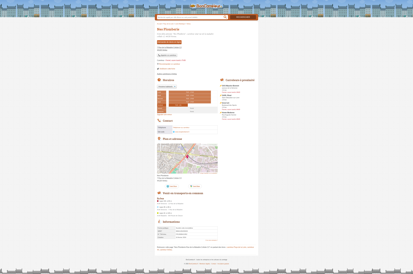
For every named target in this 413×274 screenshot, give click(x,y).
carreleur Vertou (166, 250)
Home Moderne (228, 113)
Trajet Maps (196, 186)
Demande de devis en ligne (169, 42)
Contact (213, 264)
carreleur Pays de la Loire (236, 247)
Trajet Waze (173, 186)
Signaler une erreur (164, 114)
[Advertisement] (238, 41)
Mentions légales (205, 264)
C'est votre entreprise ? (211, 240)
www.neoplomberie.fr (182, 132)
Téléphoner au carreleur (181, 127)
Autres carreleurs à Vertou (167, 74)
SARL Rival (226, 95)
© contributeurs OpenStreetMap (209, 144)
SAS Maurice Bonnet (230, 86)
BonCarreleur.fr (206, 7)
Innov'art (225, 103)
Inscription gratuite (223, 264)
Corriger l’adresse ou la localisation (208, 173)
